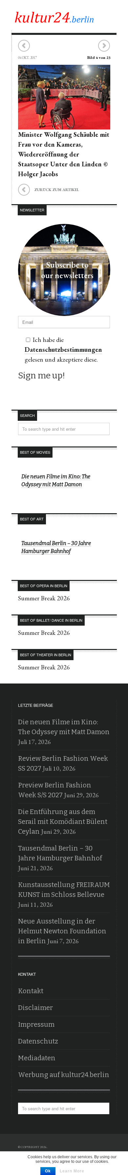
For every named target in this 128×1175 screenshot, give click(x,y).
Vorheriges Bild (24, 46)
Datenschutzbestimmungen (63, 349)
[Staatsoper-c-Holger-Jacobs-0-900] (64, 124)
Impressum (36, 1024)
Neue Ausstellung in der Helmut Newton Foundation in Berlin (62, 931)
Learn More (72, 1171)
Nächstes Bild (104, 46)
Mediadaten (36, 1058)
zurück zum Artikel (48, 188)
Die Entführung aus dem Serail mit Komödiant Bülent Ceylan (62, 821)
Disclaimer (35, 1008)
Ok (48, 1171)
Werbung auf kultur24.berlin (63, 1075)
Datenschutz (38, 1041)
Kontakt (30, 991)
